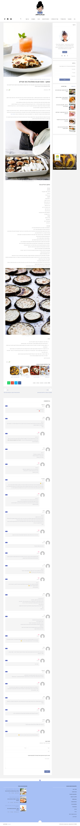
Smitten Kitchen (74, 801)
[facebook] (19, 383)
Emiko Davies (74, 791)
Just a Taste (75, 789)
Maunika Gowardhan (73, 794)
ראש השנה (32, 79)
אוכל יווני (46, 382)
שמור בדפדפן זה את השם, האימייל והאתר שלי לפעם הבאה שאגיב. (39, 755)
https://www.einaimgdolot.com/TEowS (14, 440)
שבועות (11, 797)
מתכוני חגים (39, 79)
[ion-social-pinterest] (62, 56)
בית (74, 19)
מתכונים (69, 19)
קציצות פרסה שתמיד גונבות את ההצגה (25, 376)
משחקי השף (13, 114)
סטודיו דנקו (5, 824)
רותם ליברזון (75, 816)
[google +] (12, 383)
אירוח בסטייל (63, 19)
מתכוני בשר (44, 79)
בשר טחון (41, 382)
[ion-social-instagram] (65, 56)
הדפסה (7, 89)
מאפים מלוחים (11, 789)
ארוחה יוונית (48, 79)
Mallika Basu (74, 799)
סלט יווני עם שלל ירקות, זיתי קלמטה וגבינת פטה (35, 376)
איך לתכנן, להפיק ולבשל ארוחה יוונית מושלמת (44, 376)
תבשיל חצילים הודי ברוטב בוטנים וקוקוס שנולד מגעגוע (15, 376)
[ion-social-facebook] (67, 56)
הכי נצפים (73, 86)
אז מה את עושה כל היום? (73, 814)
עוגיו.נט (75, 809)
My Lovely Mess (74, 804)
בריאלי (76, 811)
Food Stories (74, 806)
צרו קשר (27, 19)
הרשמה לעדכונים (45, 19)
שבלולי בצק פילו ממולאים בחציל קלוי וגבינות (12, 791)
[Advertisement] (64, 144)
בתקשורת (33, 19)
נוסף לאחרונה (63, 86)
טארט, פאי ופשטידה (16, 789)
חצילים (38, 382)
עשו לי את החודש (55, 19)
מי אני (39, 19)
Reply (6, 418)
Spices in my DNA (74, 796)
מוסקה (34, 382)
